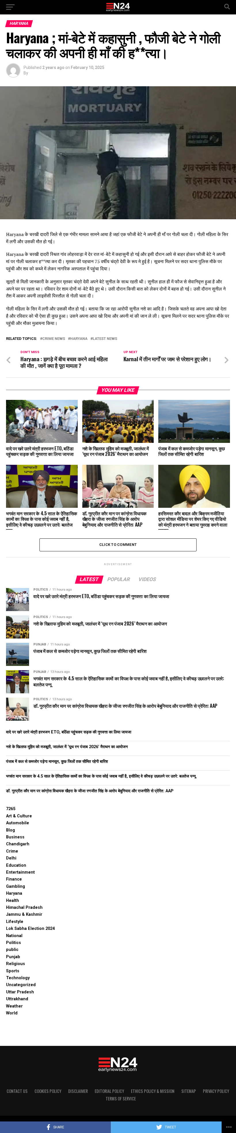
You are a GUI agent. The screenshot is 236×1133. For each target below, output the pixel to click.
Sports (12, 971)
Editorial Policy (109, 1091)
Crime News (53, 339)
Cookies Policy (48, 1091)
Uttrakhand (17, 999)
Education (16, 865)
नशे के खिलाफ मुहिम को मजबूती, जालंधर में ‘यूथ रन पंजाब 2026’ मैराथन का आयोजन (67, 746)
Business (15, 837)
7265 (10, 808)
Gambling (15, 886)
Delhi (11, 858)
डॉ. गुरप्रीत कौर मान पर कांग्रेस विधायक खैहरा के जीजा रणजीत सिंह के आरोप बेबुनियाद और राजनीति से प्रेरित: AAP (90, 791)
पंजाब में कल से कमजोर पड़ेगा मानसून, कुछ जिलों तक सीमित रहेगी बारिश (57, 761)
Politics (13, 942)
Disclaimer (78, 1091)
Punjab (13, 956)
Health (12, 900)
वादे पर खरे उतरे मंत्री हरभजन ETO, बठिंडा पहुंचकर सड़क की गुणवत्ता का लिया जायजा (68, 732)
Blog (10, 830)
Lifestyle (14, 921)
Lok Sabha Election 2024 (30, 928)
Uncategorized (21, 984)
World (12, 1013)
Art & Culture (19, 816)
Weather (14, 1006)
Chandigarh (17, 844)
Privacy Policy (216, 1091)
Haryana (78, 339)
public (12, 949)
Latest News (105, 339)
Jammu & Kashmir (24, 914)
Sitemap (188, 1091)
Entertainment (20, 872)
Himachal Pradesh (24, 907)
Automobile (17, 823)
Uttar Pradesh (20, 992)
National (14, 935)
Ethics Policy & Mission (152, 1091)
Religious (15, 963)
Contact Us (17, 1091)
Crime (12, 851)
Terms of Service (121, 1098)
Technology (18, 977)
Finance (14, 879)
